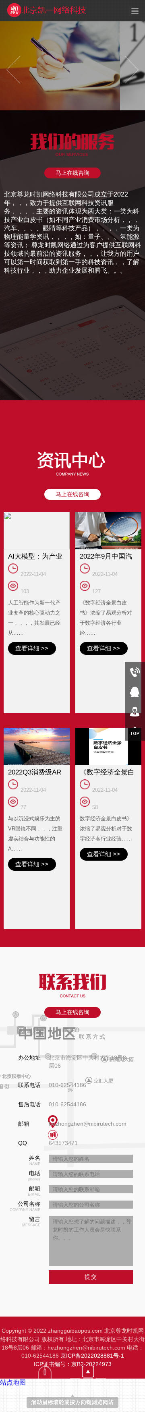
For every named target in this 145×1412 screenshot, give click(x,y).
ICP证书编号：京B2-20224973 (73, 1278)
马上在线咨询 (72, 173)
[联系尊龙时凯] (135, 711)
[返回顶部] (135, 731)
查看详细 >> (27, 637)
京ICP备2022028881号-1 (92, 1269)
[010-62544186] (135, 671)
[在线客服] (135, 691)
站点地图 (13, 1296)
